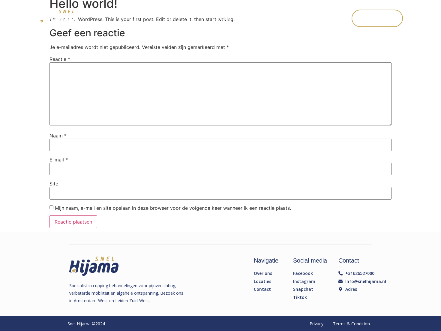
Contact (338, 18)
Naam (58, 135)
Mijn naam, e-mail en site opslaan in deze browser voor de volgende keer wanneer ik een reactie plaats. (173, 208)
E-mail (59, 159)
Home (224, 18)
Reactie (60, 59)
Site (54, 183)
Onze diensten (253, 18)
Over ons (286, 18)
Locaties (312, 18)
